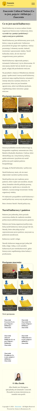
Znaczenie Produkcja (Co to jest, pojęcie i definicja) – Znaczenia (9, 357)
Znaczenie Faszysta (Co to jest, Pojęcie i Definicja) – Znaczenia (9, 323)
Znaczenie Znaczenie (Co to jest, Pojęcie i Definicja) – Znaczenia (27, 323)
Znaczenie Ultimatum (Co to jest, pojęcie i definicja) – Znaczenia (27, 339)
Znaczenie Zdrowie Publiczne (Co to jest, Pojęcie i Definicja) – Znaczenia (9, 340)
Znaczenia (18, 406)
